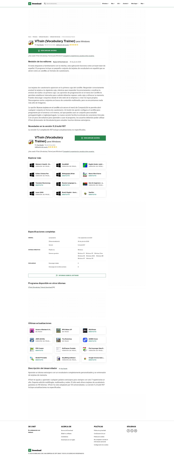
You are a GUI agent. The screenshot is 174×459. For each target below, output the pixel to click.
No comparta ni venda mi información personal (101, 440)
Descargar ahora (49, 51)
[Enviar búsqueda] (45, 3)
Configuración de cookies (101, 445)
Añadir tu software (66, 433)
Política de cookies (99, 436)
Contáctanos (64, 436)
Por (39, 45)
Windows (105, 3)
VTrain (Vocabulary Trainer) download (40, 287)
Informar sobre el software (68, 275)
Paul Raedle (64, 368)
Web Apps (134, 3)
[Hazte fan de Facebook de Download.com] (128, 430)
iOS (118, 3)
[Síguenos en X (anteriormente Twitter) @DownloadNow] (131, 430)
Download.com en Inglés (68, 440)
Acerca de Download (67, 430)
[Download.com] (34, 3)
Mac (112, 3)
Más (142, 3)
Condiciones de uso (99, 433)
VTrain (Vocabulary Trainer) (62, 41)
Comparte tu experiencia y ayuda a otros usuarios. (78, 56)
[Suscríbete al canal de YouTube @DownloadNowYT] (135, 430)
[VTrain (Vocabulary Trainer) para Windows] (30, 42)
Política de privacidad (100, 430)
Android (125, 3)
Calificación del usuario (62, 45)
